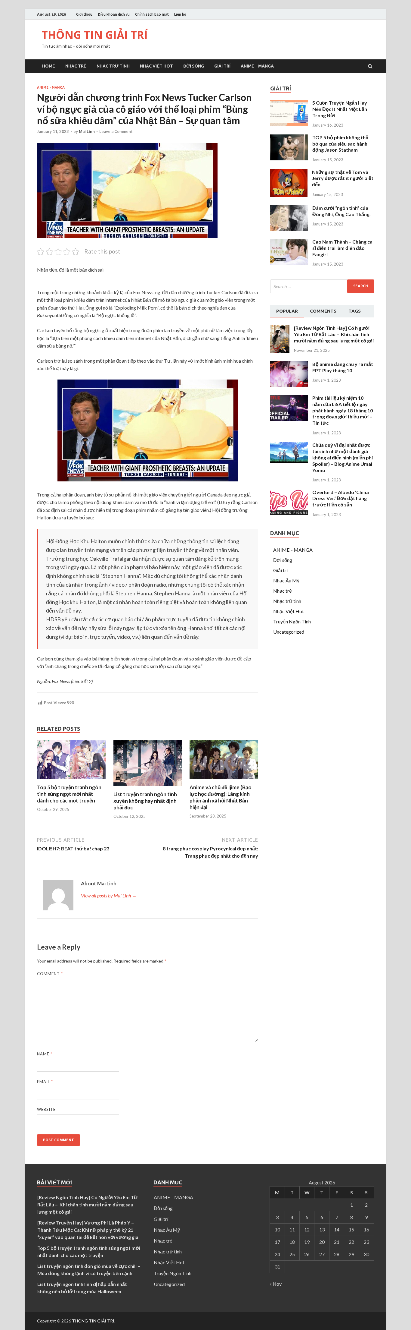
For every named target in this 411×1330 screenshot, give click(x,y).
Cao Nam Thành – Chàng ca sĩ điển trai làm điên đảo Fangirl (342, 248)
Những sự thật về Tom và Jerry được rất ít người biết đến (342, 178)
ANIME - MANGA (51, 87)
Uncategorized (288, 632)
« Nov (276, 1284)
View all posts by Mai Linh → (109, 895)
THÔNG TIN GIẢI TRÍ (95, 34)
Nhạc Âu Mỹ (286, 580)
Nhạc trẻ (75, 66)
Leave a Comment (116, 131)
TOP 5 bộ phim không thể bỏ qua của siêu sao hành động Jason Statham (340, 143)
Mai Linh (87, 131)
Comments (323, 311)
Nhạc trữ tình (113, 66)
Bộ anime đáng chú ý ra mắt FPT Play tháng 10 (342, 367)
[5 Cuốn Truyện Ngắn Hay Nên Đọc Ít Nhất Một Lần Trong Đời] (289, 124)
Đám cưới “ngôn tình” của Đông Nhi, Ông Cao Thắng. (341, 211)
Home (48, 66)
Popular (287, 311)
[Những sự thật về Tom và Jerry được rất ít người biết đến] (288, 195)
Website (46, 1109)
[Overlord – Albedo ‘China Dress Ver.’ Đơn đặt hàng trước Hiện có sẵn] (289, 513)
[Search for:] (322, 286)
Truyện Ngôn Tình (292, 621)
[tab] (287, 311)
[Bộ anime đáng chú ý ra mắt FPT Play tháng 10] (289, 385)
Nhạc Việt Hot (156, 66)
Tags (354, 311)
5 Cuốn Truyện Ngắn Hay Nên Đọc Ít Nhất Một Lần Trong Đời (339, 109)
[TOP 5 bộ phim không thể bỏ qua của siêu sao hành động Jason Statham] (289, 158)
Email (45, 1081)
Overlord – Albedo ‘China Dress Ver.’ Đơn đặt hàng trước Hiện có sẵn (340, 498)
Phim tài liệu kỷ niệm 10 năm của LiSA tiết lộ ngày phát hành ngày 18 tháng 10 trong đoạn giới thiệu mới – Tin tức (342, 410)
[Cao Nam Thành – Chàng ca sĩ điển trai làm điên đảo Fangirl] (289, 263)
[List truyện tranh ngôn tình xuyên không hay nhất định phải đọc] (147, 787)
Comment (50, 973)
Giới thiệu (84, 14)
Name (44, 1053)
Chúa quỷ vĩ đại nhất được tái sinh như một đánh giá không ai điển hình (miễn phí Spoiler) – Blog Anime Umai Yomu (342, 457)
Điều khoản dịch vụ (114, 14)
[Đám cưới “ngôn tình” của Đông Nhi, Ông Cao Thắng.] (289, 229)
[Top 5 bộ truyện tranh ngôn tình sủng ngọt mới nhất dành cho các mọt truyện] (71, 780)
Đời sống (193, 66)
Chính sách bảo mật (152, 14)
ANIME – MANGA (257, 66)
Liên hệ (180, 14)
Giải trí (222, 66)
